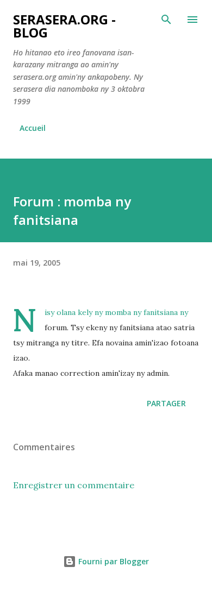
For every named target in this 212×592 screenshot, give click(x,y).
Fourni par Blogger (112, 561)
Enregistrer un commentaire (73, 485)
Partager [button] (166, 403)
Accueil (33, 128)
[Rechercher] (166, 19)
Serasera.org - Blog (64, 25)
